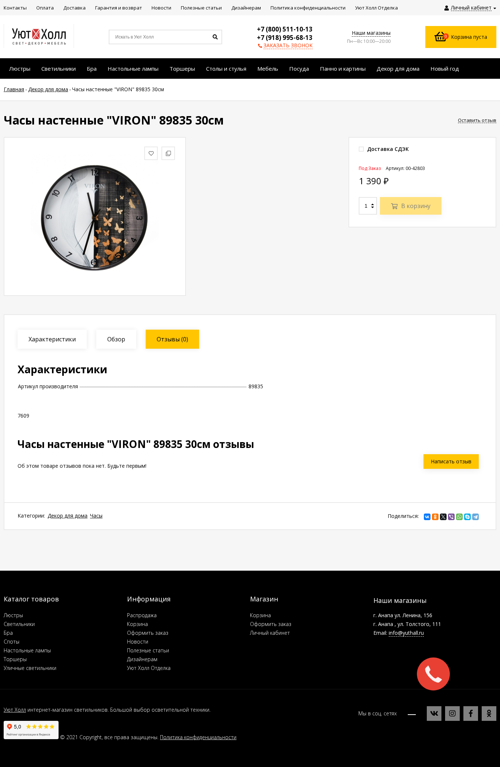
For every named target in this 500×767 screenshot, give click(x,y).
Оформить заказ (147, 632)
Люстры (13, 615)
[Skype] (467, 517)
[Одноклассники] (435, 517)
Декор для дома (67, 515)
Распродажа (142, 615)
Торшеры (15, 659)
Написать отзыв (451, 461)
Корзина (137, 623)
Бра (8, 632)
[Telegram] (475, 517)
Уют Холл (15, 709)
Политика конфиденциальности (198, 737)
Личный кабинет (270, 632)
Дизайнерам (142, 659)
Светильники (19, 623)
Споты (11, 641)
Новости (137, 641)
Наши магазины (371, 32)
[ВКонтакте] (427, 517)
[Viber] (451, 517)
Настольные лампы (27, 650)
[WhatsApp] (459, 517)
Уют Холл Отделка (149, 667)
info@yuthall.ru (406, 632)
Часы (96, 515)
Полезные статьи (148, 650)
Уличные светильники (30, 667)
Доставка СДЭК (387, 148)
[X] (443, 517)
